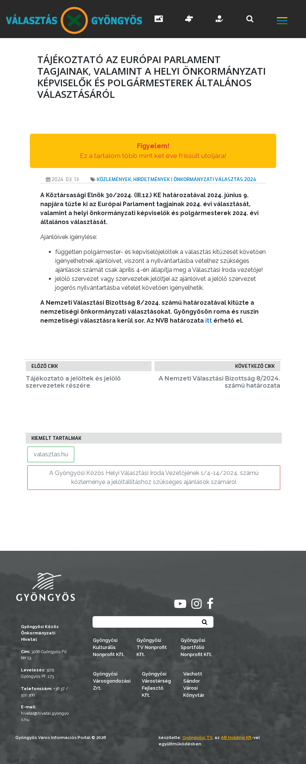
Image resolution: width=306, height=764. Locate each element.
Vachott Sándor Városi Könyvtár (193, 684)
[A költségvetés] (219, 19)
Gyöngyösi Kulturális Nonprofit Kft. (109, 647)
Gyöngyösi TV (197, 737)
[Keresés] (249, 18)
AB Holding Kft (236, 737)
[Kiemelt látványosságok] (189, 19)
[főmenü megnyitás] (290, 21)
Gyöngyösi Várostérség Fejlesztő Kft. (156, 684)
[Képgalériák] (158, 19)
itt (208, 320)
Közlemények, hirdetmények (133, 179)
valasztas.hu (51, 454)
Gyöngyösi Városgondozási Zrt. (112, 681)
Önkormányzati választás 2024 (215, 179)
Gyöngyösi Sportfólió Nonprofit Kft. (196, 647)
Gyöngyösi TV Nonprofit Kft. (152, 647)
